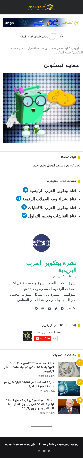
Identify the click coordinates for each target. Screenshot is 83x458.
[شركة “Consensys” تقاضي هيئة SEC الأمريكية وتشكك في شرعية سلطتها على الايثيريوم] (69, 369)
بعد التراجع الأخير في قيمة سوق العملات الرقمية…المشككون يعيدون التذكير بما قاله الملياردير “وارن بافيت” (30, 404)
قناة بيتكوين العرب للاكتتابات (51, 207)
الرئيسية (75, 48)
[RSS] (34, 451)
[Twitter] (48, 451)
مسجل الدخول (55, 165)
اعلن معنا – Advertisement (20, 444)
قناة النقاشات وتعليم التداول (52, 216)
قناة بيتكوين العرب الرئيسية (52, 190)
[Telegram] (39, 451)
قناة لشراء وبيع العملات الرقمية (49, 199)
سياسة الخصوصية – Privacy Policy (58, 444)
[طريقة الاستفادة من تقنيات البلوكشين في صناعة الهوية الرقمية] (69, 388)
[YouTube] (44, 451)
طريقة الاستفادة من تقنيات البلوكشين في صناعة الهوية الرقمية (29, 384)
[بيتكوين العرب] (41, 7)
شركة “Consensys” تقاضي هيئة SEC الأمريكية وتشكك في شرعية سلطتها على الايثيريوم (29, 367)
